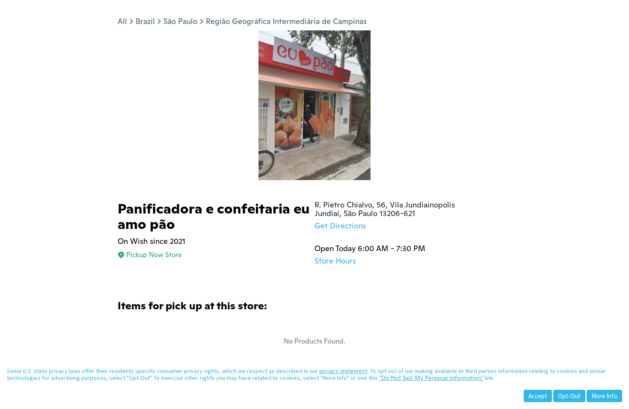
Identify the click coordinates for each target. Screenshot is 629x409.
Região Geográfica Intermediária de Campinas (286, 21)
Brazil (145, 21)
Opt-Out (569, 396)
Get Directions (340, 226)
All (122, 21)
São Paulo (180, 21)
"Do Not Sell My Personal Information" (431, 378)
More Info (604, 396)
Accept (537, 396)
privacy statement (343, 371)
